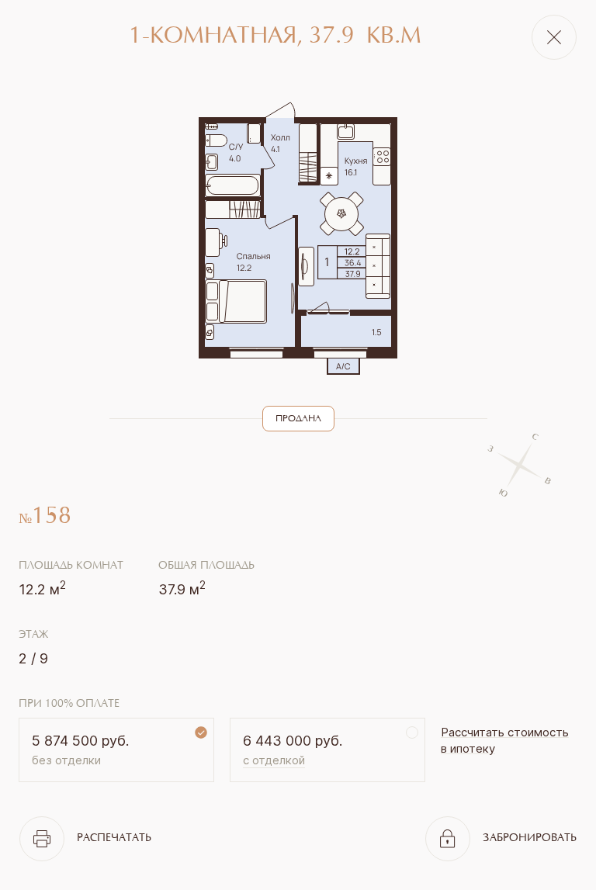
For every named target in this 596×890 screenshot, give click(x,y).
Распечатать (114, 838)
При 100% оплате (69, 704)
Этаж (33, 635)
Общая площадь (206, 566)
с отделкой (274, 760)
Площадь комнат (71, 566)
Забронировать (530, 838)
